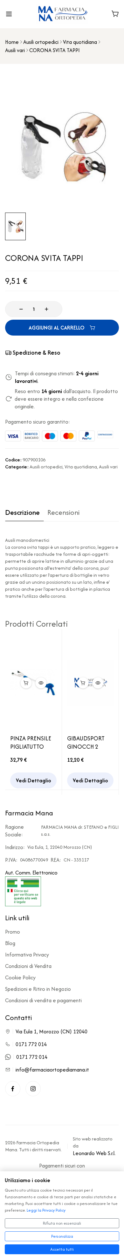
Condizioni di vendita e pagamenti (43, 1000)
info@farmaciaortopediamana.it (52, 1069)
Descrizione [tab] (22, 512)
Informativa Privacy (27, 954)
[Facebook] (12, 1088)
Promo (12, 932)
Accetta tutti (62, 1249)
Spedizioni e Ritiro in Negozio (38, 989)
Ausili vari (15, 50)
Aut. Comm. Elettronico (31, 872)
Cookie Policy (20, 977)
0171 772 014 (31, 1044)
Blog (10, 943)
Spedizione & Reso (36, 352)
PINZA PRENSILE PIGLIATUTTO (30, 742)
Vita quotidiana (80, 42)
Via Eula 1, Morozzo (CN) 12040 (51, 1031)
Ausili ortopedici (41, 42)
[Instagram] (33, 1088)
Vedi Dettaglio (33, 780)
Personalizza (62, 1236)
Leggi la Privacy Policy (46, 1210)
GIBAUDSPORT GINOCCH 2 (86, 742)
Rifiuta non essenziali (62, 1223)
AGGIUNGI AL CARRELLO (57, 327)
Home (12, 42)
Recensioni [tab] (63, 512)
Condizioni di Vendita (28, 966)
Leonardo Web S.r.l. (94, 1153)
